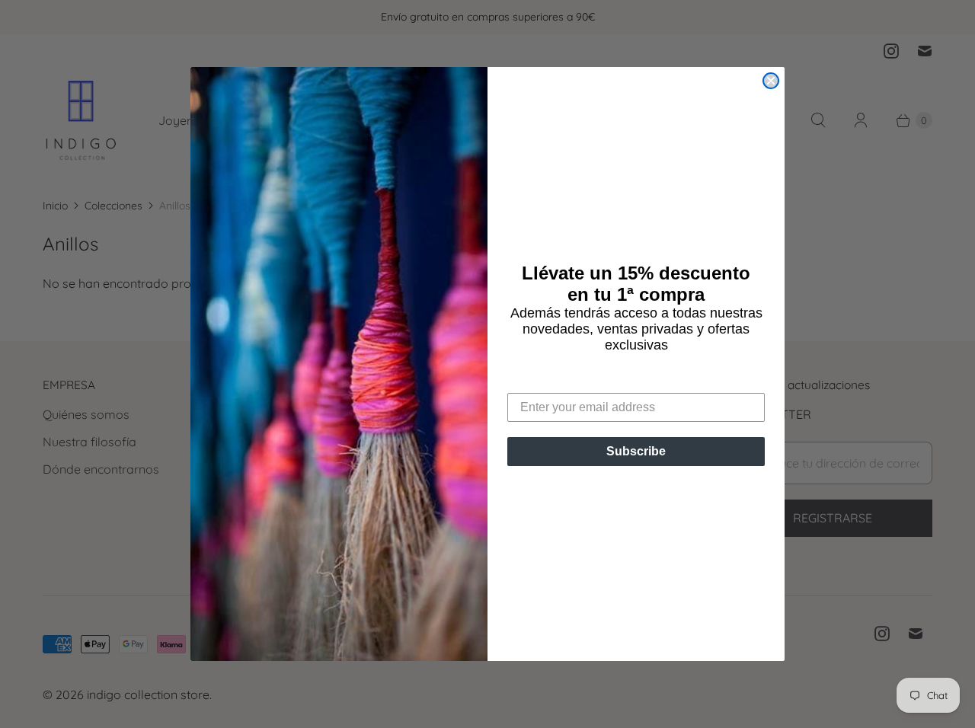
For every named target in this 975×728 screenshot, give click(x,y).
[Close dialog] (770, 80)
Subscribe (636, 451)
